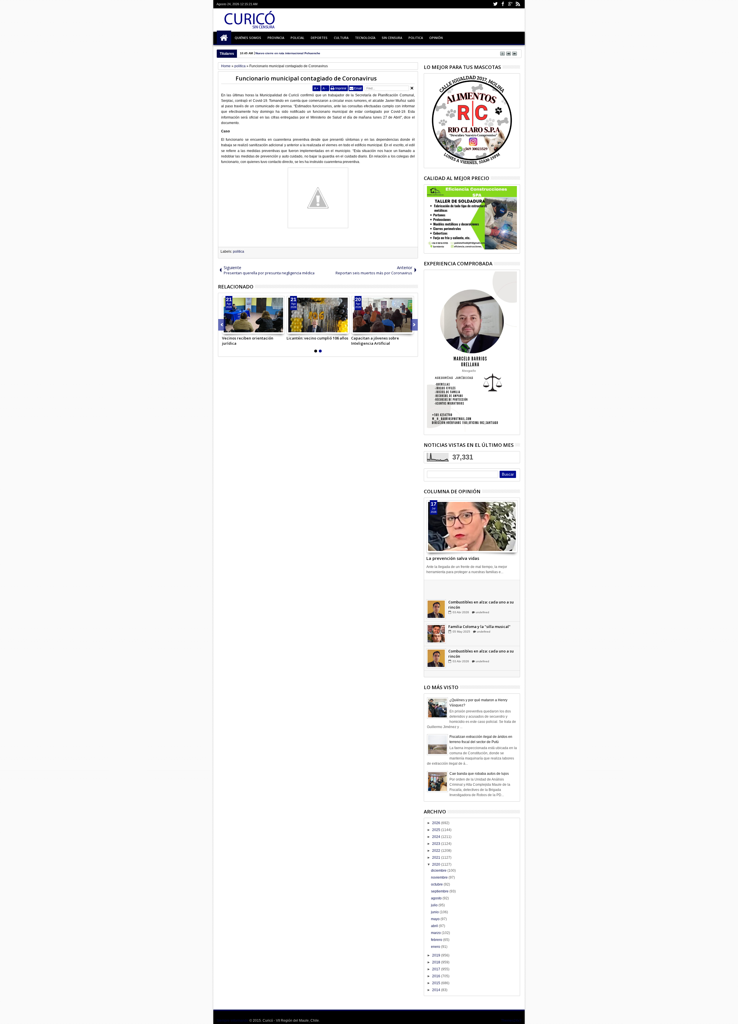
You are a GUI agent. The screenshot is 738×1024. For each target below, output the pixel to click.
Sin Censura (392, 37)
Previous (414, 325)
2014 (436, 990)
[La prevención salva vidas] (472, 526)
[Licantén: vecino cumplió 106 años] (318, 315)
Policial (297, 37)
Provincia (276, 37)
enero (436, 947)
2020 (436, 864)
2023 (436, 844)
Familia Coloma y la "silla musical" (479, 634)
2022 (436, 851)
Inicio (224, 38)
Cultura (341, 37)
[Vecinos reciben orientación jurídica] (253, 315)
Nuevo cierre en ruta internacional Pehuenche (287, 53)
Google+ (510, 4)
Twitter (495, 4)
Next (221, 325)
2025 (436, 830)
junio (435, 912)
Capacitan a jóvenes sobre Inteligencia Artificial (375, 340)
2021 (436, 858)
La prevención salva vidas (452, 558)
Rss (518, 4)
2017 (436, 969)
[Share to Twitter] (233, 329)
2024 (436, 837)
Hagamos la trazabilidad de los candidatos (477, 587)
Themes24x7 (511, 1021)
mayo (435, 919)
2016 (436, 976)
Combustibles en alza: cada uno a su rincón (481, 612)
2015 (436, 983)
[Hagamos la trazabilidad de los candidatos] (436, 592)
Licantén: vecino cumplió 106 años (317, 338)
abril (435, 926)
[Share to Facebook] (226, 329)
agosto (437, 898)
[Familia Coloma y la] (436, 641)
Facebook (503, 4)
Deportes (319, 37)
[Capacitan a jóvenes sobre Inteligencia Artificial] (382, 315)
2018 (436, 962)
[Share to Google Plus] (239, 329)
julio (434, 905)
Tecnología (365, 37)
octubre (437, 884)
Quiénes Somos (248, 37)
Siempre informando (232, 1021)
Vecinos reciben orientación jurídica (247, 340)
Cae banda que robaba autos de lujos (479, 774)
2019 (436, 955)
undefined (482, 595)
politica (238, 252)
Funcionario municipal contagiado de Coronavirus (306, 78)
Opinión (436, 37)
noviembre (440, 877)
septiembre (440, 891)
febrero (437, 940)
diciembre (439, 871)
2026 (436, 823)
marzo (436, 933)
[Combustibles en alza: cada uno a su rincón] (436, 616)
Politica (415, 37)
